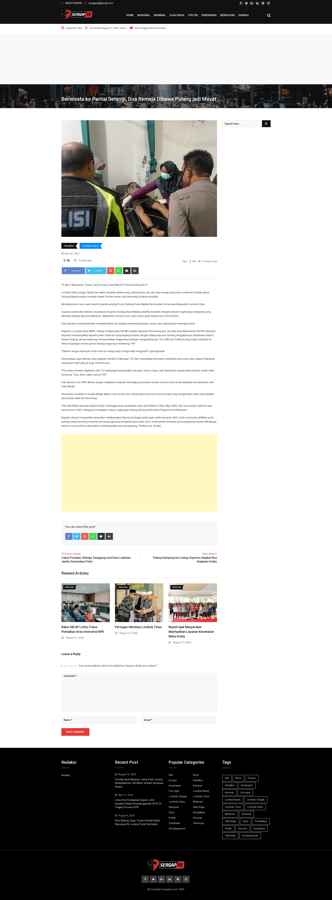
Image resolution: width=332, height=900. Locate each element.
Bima (196, 774)
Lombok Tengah (178, 796)
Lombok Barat (201, 791)
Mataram (198, 801)
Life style (174, 791)
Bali (171, 774)
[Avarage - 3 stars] (68, 666)
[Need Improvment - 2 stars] (65, 666)
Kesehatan (227, 15)
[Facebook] (69, 536)
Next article (209, 553)
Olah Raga (177, 15)
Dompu (173, 780)
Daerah (243, 15)
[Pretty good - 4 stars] (71, 666)
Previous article (71, 553)
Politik (193, 15)
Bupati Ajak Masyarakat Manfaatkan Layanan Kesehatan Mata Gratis (191, 631)
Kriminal (160, 15)
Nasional (143, 15)
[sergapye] (68, 260)
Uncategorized (177, 828)
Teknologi (198, 823)
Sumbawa (174, 823)
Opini (171, 812)
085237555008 (73, 3)
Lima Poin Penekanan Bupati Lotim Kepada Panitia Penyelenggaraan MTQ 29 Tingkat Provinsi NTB (138, 803)
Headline (69, 245)
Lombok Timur (201, 796)
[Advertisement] (166, 58)
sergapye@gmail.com (101, 3)
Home (129, 15)
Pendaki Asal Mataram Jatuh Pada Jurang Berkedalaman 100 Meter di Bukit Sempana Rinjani (139, 783)
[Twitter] (77, 536)
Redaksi (65, 775)
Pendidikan (208, 15)
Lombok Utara (90, 245)
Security (197, 817)
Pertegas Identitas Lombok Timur (138, 627)
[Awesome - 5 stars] (75, 666)
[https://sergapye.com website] (64, 260)
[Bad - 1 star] (61, 666)
